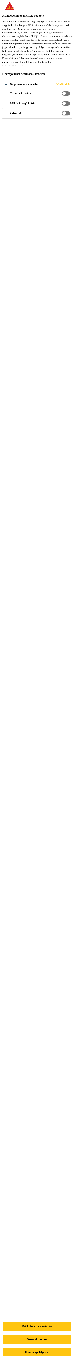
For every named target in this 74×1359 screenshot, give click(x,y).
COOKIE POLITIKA (12, 65)
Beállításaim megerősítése (37, 1326)
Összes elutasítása (37, 1339)
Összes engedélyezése (37, 1352)
